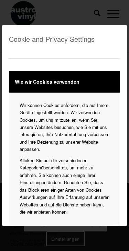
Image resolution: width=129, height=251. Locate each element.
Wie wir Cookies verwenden (47, 81)
